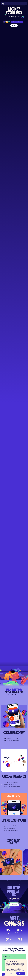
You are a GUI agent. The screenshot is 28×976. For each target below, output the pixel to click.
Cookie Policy (21, 970)
